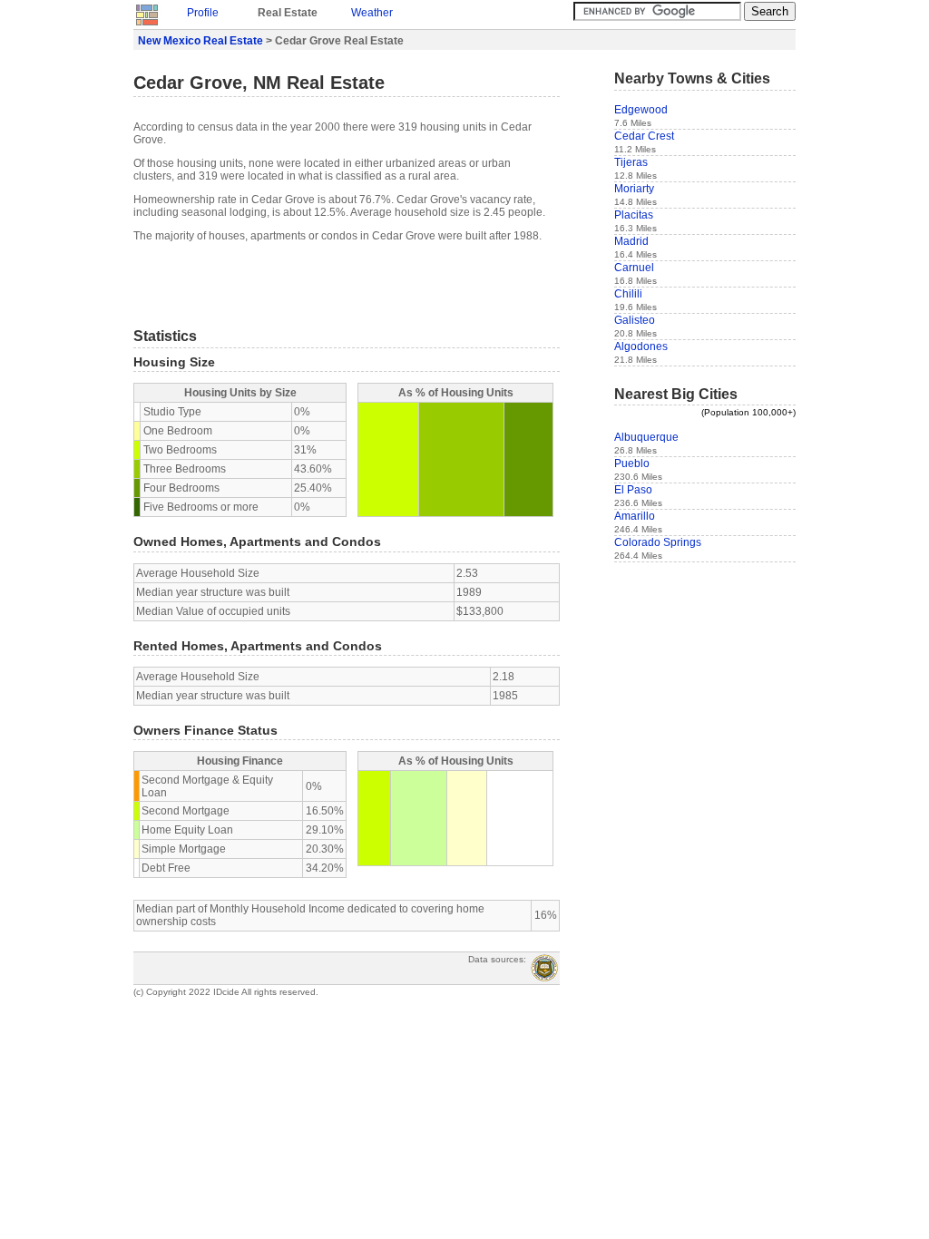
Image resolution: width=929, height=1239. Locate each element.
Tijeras (631, 162)
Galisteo (634, 320)
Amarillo (634, 516)
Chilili (628, 294)
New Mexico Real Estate (200, 40)
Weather (372, 12)
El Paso (633, 489)
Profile (203, 12)
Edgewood (641, 109)
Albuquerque (646, 437)
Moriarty (634, 188)
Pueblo (632, 463)
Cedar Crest (644, 136)
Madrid (631, 241)
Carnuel (634, 267)
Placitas (633, 215)
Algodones (641, 346)
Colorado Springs (657, 542)
